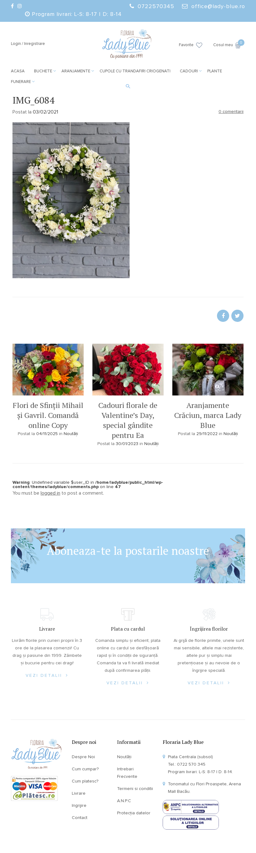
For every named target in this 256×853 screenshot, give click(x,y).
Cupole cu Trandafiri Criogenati (135, 71)
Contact (79, 818)
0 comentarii (231, 111)
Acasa (18, 71)
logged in (50, 493)
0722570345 (156, 6)
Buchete (43, 71)
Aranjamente (76, 71)
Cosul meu (227, 44)
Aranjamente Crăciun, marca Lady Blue (207, 415)
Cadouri (189, 71)
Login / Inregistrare (28, 44)
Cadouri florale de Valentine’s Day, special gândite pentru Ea (127, 420)
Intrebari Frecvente (127, 773)
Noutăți (71, 434)
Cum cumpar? (85, 769)
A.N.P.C (124, 801)
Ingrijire (79, 805)
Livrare (79, 793)
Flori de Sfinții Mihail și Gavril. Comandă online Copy (48, 415)
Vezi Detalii (45, 675)
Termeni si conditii (135, 789)
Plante (214, 71)
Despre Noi (83, 757)
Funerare (21, 82)
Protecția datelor (133, 813)
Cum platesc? (85, 781)
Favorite (186, 45)
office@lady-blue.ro (218, 6)
